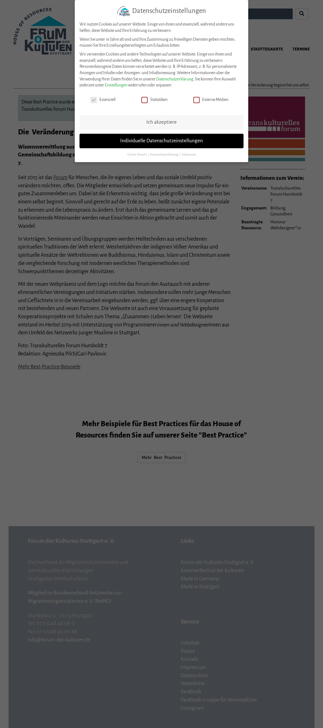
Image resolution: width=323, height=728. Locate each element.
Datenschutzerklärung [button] (164, 154)
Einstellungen (116, 85)
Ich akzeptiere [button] (161, 122)
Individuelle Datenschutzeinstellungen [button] (161, 141)
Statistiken (158, 99)
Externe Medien (215, 99)
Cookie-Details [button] (137, 154)
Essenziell (107, 99)
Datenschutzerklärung (174, 79)
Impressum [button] (189, 154)
